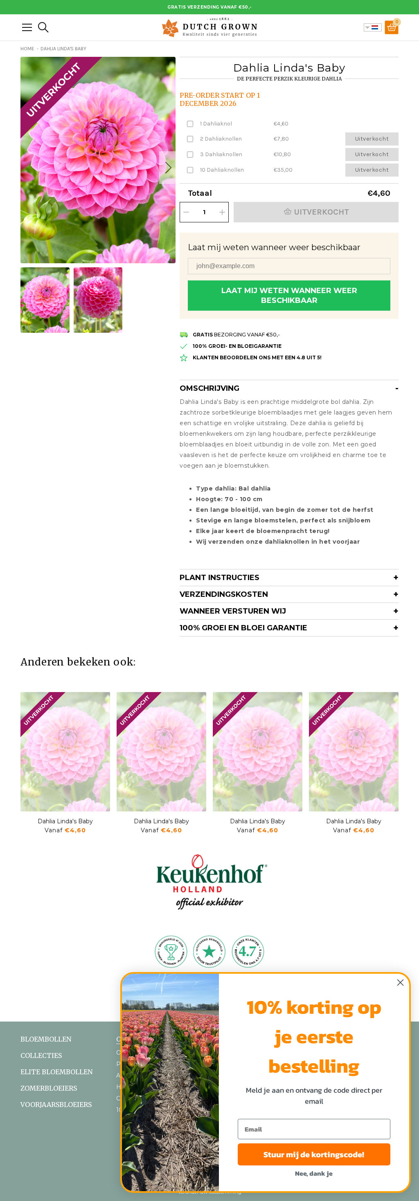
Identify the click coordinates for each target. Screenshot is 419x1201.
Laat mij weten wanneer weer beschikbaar (289, 295)
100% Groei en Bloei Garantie (243, 627)
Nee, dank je (314, 1173)
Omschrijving (209, 388)
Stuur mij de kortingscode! (314, 1154)
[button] (167, 167)
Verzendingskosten (224, 594)
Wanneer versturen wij (233, 611)
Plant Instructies (219, 577)
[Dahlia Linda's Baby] (65, 751)
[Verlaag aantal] (186, 212)
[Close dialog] (400, 982)
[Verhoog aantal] (222, 212)
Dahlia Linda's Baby (65, 821)
